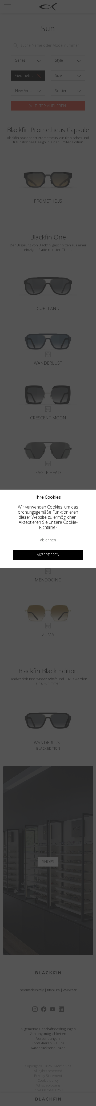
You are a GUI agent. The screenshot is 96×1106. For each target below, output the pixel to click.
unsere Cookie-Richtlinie (58, 524)
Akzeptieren (48, 554)
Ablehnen (48, 539)
